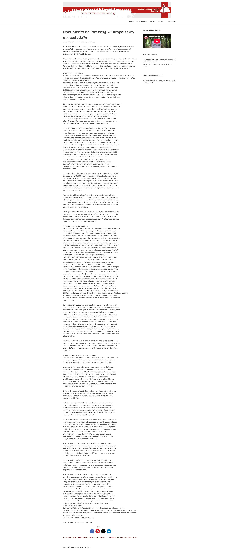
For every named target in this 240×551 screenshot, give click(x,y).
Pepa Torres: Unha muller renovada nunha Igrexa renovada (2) (84, 537)
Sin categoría (91, 42)
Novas (152, 22)
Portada (84, 42)
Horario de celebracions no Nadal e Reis (122, 537)
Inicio (130, 22)
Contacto (171, 22)
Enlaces (161, 22)
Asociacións (141, 22)
